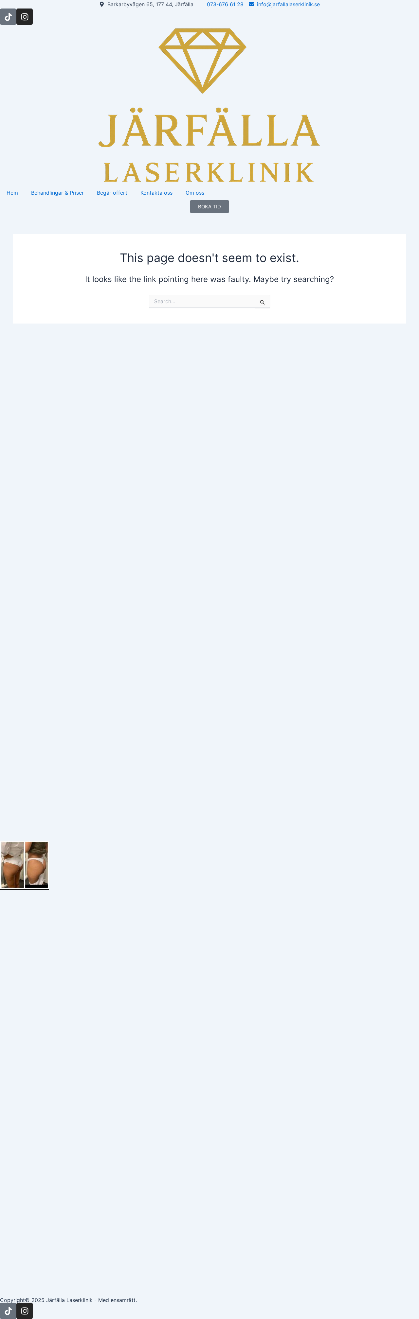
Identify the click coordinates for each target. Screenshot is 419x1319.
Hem (12, 192)
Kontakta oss (156, 192)
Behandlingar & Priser (57, 192)
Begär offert (112, 192)
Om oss (195, 192)
